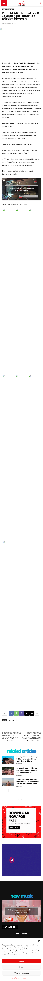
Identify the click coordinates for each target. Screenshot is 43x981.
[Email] (31, 713)
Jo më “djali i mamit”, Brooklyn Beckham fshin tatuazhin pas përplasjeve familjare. (27, 759)
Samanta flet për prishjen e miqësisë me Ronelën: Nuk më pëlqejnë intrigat (10, 738)
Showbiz (10, 9)
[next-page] (7, 790)
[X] (26, 713)
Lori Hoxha (12, 720)
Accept (21, 961)
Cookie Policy (14, 978)
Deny (21, 967)
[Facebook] (11, 713)
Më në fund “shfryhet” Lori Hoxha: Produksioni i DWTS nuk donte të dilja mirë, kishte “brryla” (31, 738)
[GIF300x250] (21, 860)
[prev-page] (3, 790)
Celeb (4, 9)
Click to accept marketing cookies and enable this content (21, 189)
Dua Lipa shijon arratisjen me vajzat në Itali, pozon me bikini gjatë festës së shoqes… (26, 770)
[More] (37, 713)
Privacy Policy (26, 978)
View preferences (21, 973)
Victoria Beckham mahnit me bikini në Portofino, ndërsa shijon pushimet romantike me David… (27, 781)
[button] (40, 941)
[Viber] (21, 713)
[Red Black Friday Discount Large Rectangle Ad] (21, 838)
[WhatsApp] (16, 713)
